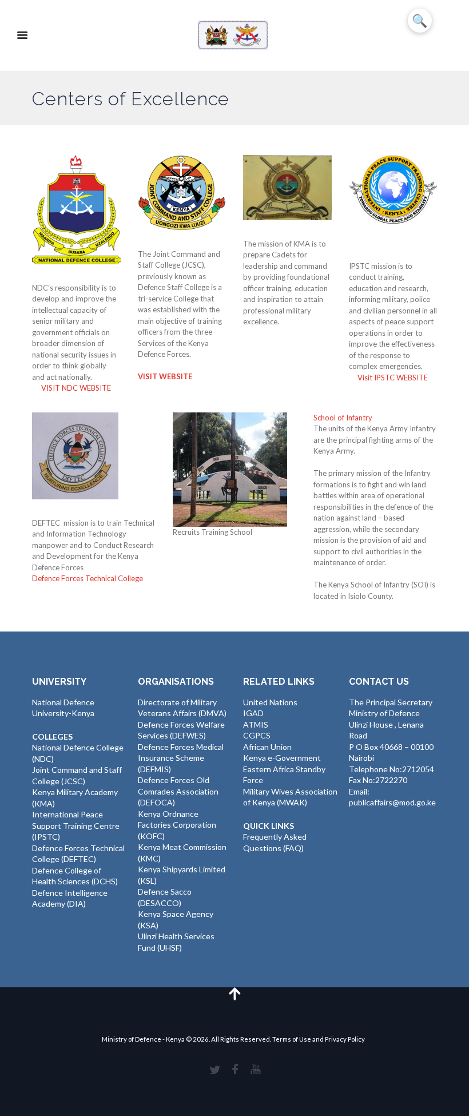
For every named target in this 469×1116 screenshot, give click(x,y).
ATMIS (255, 724)
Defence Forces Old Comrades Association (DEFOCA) (178, 791)
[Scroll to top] (234, 993)
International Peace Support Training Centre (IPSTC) (76, 825)
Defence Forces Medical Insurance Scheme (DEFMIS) (181, 758)
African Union (267, 747)
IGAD (253, 713)
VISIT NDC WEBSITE (76, 387)
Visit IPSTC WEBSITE (392, 377)
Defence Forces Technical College (87, 578)
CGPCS (257, 735)
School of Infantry (342, 417)
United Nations (270, 702)
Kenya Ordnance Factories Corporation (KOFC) (177, 825)
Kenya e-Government (282, 757)
